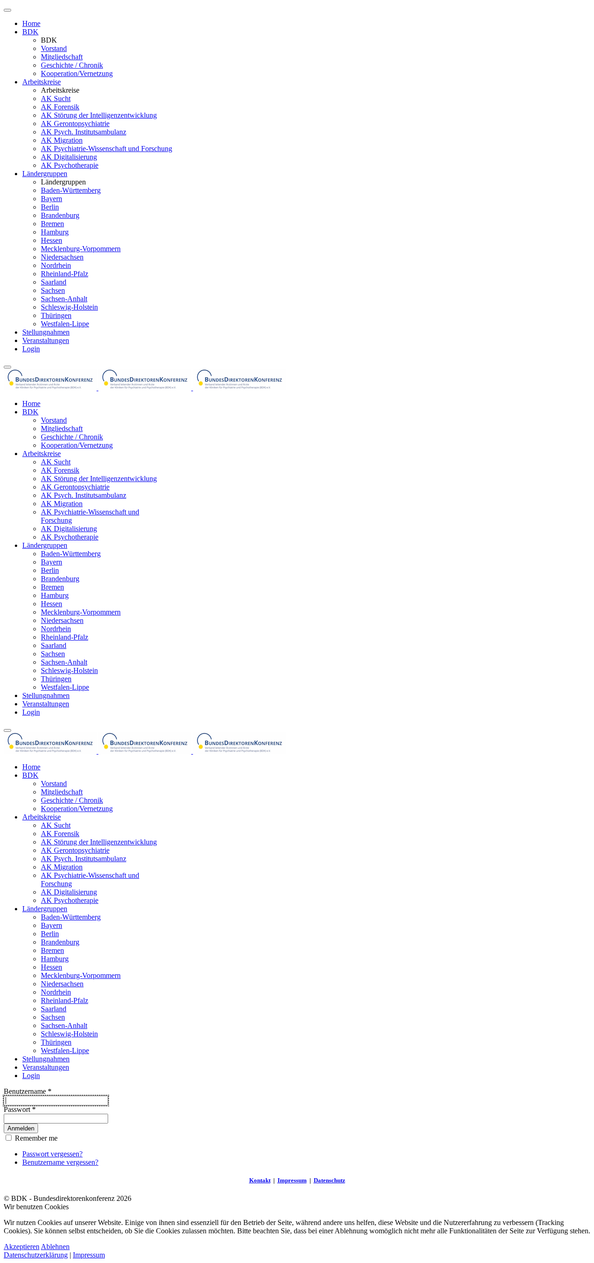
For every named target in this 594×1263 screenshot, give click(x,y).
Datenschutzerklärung (36, 1255)
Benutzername (28, 1091)
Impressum (292, 1180)
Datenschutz (329, 1180)
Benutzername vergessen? (60, 1162)
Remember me (35, 1138)
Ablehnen (55, 1246)
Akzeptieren (21, 1246)
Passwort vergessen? (52, 1154)
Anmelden (20, 1128)
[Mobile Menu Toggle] (7, 10)
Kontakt (260, 1180)
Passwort (20, 1109)
